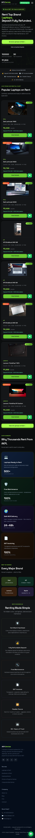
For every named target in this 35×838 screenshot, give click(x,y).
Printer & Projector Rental (9, 779)
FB (3, 760)
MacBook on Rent (7, 773)
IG (7, 760)
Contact (4, 802)
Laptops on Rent (6, 770)
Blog (3, 796)
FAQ (3, 799)
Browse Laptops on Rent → (17, 42)
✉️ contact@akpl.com (8, 815)
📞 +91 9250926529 (7, 813)
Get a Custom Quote (17, 47)
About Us (4, 793)
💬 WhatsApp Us (25, 2)
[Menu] (32, 3)
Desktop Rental (6, 776)
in (11, 760)
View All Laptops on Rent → (17, 426)
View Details (15, 135)
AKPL (9, 3)
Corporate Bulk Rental (8, 782)
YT (15, 760)
